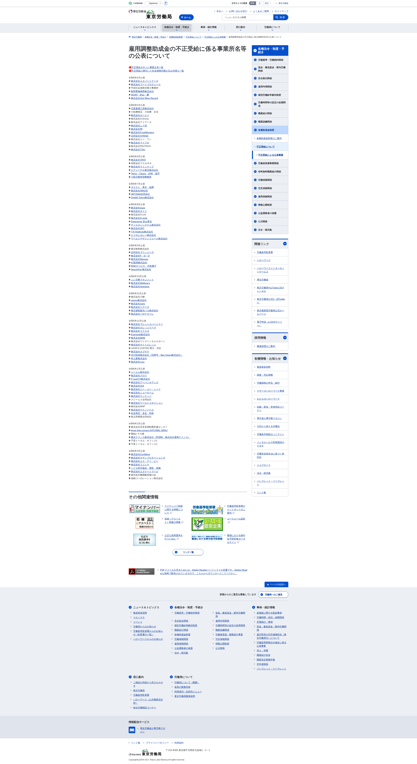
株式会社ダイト (139, 211)
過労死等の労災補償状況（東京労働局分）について (271, 636)
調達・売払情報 (265, 375)
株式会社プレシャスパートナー (147, 324)
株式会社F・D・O (140, 255)
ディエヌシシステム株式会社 (146, 225)
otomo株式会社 (139, 300)
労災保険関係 (265, 188)
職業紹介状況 (263, 655)
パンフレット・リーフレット (270, 483)
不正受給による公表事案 (270, 155)
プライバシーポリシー (157, 742)
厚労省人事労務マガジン (269, 418)
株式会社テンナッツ (141, 396)
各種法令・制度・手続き (271, 50)
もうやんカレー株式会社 (143, 235)
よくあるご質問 (261, 11)
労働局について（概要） (187, 682)
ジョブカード (264, 465)
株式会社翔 (136, 129)
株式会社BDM (138, 338)
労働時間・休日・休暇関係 (270, 617)
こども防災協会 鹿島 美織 (146, 468)
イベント (137, 622)
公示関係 (262, 221)
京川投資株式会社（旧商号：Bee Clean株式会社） (157, 355)
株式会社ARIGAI (139, 190)
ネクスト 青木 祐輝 (142, 187)
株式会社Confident (140, 454)
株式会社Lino (137, 362)
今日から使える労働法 (268, 426)
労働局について (183, 677)
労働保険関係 (265, 180)
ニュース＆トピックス (146, 607)
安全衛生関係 (265, 78)
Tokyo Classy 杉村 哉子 (145, 173)
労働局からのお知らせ (144, 626)
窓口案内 (138, 677)
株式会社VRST (138, 160)
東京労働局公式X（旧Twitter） (271, 301)
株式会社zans (138, 303)
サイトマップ (281, 11)
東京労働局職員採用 (184, 696)
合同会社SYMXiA (139, 136)
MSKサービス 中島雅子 (143, 266)
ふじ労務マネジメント (142, 279)
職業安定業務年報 (266, 659)
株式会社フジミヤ (140, 464)
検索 (282, 17)
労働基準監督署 (265, 252)
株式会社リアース (140, 307)
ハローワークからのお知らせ (148, 639)
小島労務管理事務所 (141, 177)
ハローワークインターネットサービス (270, 270)
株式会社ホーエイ (140, 115)
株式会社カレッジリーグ (143, 327)
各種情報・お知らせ (267, 358)
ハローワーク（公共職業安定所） (148, 701)
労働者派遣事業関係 (268, 163)
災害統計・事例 (265, 622)
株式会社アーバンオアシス (144, 382)
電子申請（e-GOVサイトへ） (269, 324)
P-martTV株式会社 (140, 379)
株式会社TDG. (138, 149)
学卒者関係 (262, 664)
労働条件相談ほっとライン (270, 434)
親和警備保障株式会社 (142, 91)
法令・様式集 (265, 229)
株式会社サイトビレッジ (143, 344)
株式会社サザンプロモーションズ (148, 457)
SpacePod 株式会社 (141, 269)
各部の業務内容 (182, 687)
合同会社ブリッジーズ (142, 252)
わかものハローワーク (268, 399)
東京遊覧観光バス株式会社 (144, 310)
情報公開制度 (265, 205)
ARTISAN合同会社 (140, 194)
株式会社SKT (137, 228)
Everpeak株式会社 (140, 334)
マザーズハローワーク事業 (270, 391)
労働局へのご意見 (273, 594)
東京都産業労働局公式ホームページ (270, 312)
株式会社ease (138, 207)
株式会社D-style (139, 218)
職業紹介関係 (265, 113)
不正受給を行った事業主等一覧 (147, 67)
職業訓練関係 (265, 121)
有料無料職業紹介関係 (269, 171)
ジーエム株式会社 (140, 372)
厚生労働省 (283, 3)
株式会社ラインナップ (142, 166)
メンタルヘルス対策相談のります (270, 444)
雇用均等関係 (265, 86)
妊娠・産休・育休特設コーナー (270, 409)
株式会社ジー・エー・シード (146, 389)
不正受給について (266, 146)
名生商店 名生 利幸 (142, 413)
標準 (252, 3)
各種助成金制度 (266, 130)
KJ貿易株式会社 (139, 262)
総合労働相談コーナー (144, 707)
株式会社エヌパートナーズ (144, 81)
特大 (267, 3)
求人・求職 (262, 650)
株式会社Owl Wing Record (144, 98)
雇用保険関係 (265, 196)
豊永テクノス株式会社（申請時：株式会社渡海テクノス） (160, 437)
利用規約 (179, 742)
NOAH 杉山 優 (140, 94)
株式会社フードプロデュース (146, 84)
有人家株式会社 (139, 358)
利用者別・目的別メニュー (188, 691)
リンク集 (261, 492)
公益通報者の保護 (267, 213)
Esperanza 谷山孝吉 (141, 221)
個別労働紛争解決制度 (269, 95)
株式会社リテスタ (140, 331)
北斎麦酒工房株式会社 (142, 108)
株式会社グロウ (139, 375)
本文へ (219, 11)
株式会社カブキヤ (140, 351)
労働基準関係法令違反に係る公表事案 (271, 644)
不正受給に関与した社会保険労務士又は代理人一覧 (157, 70)
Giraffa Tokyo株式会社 (142, 197)
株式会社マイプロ (140, 142)
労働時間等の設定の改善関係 (272, 104)
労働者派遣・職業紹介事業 (229, 634)
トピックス (139, 617)
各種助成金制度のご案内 (269, 138)
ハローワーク (264, 260)
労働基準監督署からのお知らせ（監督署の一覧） (148, 633)
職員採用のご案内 (266, 346)
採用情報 (260, 337)
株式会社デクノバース (142, 409)
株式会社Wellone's (140, 283)
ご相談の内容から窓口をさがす (148, 684)
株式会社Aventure (140, 286)
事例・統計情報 (266, 607)
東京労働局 (139, 690)
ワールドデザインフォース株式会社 (149, 238)
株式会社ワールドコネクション (147, 403)
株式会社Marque (139, 259)
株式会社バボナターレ (142, 314)
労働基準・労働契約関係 (270, 60)
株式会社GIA (137, 386)
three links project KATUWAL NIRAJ (149, 430)
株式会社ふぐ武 (139, 125)
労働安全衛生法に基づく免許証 (270, 455)
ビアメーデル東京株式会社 (144, 170)
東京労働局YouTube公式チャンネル (270, 289)
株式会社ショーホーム (142, 392)
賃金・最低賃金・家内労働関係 (272, 69)
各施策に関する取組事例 (269, 613)
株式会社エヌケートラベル (144, 471)
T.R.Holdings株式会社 (142, 231)
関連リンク (261, 244)
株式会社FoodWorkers (142, 132)
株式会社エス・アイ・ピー (144, 461)
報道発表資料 (264, 367)
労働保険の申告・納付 (268, 383)
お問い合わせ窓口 (238, 11)
